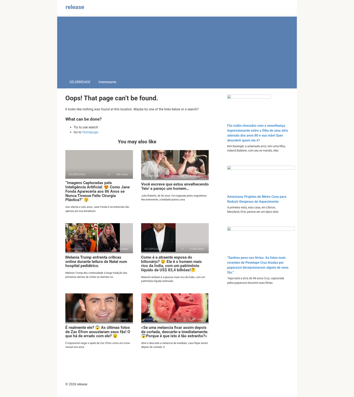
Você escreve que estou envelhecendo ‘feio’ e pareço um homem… (175, 186)
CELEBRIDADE (79, 82)
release (75, 7)
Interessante (107, 82)
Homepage (90, 132)
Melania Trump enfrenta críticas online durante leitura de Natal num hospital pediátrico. (96, 261)
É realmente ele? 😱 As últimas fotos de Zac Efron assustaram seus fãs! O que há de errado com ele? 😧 (97, 331)
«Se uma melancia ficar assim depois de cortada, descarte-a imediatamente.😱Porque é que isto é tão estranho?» (175, 331)
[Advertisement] (177, 45)
